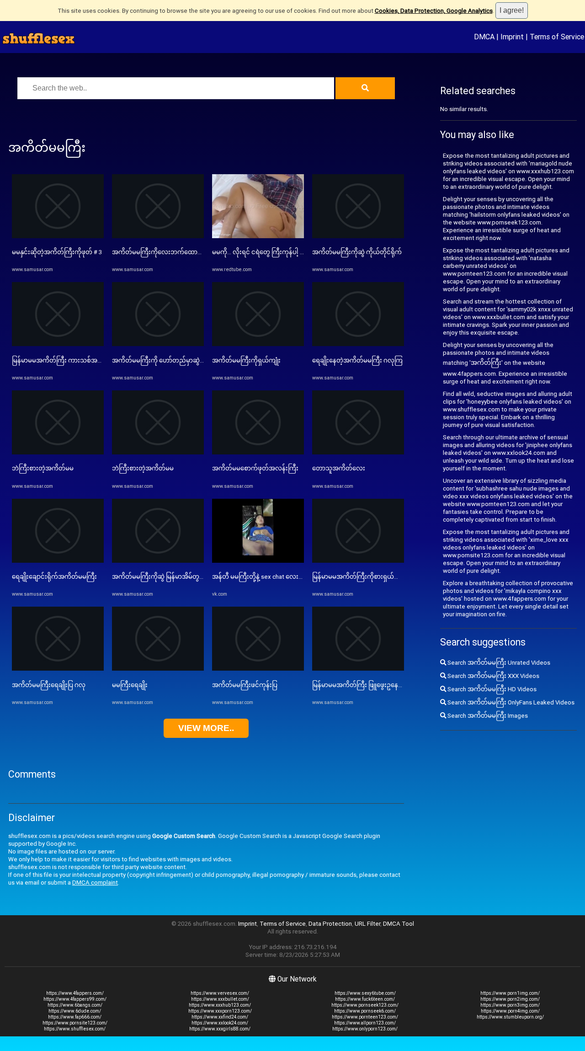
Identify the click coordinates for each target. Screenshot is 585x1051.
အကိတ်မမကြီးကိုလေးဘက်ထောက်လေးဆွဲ (168, 252)
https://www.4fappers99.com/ (74, 999)
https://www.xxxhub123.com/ (220, 1005)
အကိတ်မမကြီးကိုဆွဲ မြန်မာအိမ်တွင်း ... (161, 577)
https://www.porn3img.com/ (510, 1005)
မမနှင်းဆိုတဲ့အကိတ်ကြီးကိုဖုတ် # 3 (57, 252)
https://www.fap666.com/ (74, 1017)
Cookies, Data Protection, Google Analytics (434, 11)
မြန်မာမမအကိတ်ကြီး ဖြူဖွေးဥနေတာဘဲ (363, 685)
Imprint (512, 36)
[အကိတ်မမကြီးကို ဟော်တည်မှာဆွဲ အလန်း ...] (158, 344)
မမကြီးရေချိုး (130, 685)
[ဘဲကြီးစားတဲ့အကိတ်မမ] (58, 452)
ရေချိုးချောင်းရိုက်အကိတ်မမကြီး (54, 577)
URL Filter (367, 924)
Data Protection (330, 924)
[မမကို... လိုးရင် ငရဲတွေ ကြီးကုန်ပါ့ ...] (258, 236)
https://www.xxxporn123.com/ (220, 1011)
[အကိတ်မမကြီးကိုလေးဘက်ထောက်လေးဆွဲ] (158, 236)
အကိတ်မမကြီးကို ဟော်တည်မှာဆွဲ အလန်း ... (169, 360)
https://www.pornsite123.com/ (75, 1023)
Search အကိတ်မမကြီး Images (487, 716)
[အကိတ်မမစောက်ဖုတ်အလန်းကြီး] (258, 452)
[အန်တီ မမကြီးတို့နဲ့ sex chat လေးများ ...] (258, 561)
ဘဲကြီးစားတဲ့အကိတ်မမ (43, 468)
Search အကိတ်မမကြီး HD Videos (491, 689)
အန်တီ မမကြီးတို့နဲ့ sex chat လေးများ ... (263, 577)
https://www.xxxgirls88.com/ (219, 1029)
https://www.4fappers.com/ (75, 993)
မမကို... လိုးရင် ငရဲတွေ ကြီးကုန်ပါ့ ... (258, 252)
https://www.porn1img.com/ (510, 993)
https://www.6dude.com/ (74, 1011)
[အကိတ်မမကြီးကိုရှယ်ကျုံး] (258, 344)
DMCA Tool (398, 924)
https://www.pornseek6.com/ (365, 1011)
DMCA (484, 36)
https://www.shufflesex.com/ (75, 1029)
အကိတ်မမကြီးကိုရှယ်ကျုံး (246, 360)
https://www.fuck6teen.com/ (365, 999)
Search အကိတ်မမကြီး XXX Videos (492, 676)
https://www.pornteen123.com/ (365, 1017)
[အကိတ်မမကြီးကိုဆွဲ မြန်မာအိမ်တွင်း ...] (158, 561)
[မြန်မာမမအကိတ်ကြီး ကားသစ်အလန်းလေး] (58, 344)
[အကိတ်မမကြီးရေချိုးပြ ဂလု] (58, 668)
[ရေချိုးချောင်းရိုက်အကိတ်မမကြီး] (58, 561)
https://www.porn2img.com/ (510, 999)
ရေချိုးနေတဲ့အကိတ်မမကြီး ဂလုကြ (357, 360)
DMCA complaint (95, 882)
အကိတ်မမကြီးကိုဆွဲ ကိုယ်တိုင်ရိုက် (357, 252)
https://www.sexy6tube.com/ (365, 993)
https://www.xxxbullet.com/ (220, 999)
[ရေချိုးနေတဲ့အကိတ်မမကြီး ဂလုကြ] (358, 344)
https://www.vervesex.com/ (220, 993)
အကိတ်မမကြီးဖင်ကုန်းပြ (244, 685)
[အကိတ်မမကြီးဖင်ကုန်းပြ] (258, 668)
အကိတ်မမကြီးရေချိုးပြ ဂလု (48, 685)
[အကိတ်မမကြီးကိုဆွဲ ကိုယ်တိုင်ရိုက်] (358, 236)
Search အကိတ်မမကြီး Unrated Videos (498, 663)
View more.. (206, 728)
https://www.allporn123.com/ (365, 1023)
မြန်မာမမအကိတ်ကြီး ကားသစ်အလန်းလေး (67, 360)
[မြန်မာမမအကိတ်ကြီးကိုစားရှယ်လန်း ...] (358, 561)
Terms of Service (557, 36)
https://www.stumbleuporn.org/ (510, 1017)
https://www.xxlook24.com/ (219, 1023)
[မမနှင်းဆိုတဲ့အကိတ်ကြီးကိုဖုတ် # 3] (58, 236)
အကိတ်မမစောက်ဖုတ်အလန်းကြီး (255, 468)
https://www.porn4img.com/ (510, 1011)
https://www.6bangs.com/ (75, 1005)
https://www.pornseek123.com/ (365, 1005)
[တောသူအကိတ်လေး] (358, 452)
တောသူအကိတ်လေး (338, 468)
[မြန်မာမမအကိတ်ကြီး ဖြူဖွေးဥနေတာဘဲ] (358, 668)
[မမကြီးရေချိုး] (158, 668)
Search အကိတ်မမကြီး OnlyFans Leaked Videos (510, 702)
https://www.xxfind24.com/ (219, 1017)
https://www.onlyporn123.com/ (365, 1029)
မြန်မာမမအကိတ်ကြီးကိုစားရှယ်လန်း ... (362, 577)
